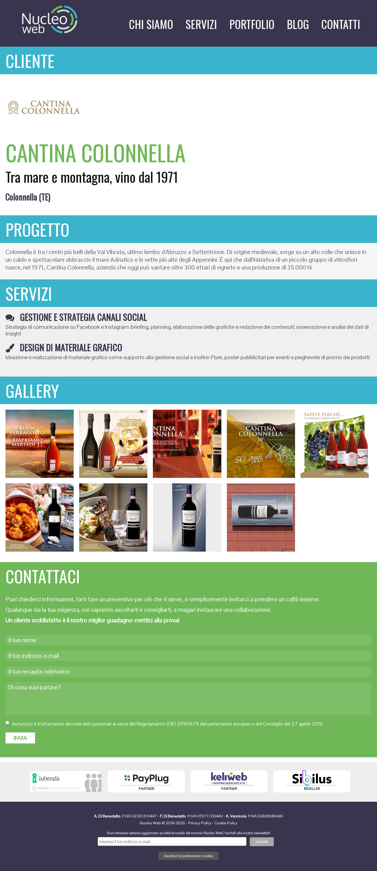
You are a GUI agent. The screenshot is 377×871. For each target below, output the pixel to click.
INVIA (20, 738)
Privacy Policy (199, 822)
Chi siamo (151, 24)
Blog (298, 24)
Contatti (340, 24)
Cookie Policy (225, 822)
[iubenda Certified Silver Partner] (65, 793)
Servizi (201, 24)
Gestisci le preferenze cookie (188, 855)
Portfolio (251, 24)
